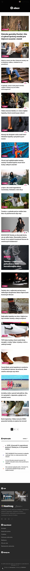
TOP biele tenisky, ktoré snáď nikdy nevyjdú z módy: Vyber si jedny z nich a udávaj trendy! (14, 342)
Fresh (5, 388)
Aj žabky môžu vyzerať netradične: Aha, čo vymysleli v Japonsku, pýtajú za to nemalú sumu (14, 395)
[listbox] (23, 438)
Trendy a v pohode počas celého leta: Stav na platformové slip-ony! (14, 212)
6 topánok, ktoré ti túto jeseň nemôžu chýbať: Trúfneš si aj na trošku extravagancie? (12, 87)
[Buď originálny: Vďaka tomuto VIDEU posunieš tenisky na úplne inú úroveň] (15, 408)
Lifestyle (6, 29)
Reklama (4, 540)
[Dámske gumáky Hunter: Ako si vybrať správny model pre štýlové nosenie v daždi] (15, 23)
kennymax (12, 567)
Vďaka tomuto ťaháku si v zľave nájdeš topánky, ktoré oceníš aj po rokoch (14, 112)
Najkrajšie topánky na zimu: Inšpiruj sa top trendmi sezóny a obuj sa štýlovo (14, 317)
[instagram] (8, 519)
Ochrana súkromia (6, 537)
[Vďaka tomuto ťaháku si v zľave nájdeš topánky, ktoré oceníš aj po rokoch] (15, 100)
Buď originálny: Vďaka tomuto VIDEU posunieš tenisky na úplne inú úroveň (13, 420)
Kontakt (3, 528)
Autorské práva (5, 531)
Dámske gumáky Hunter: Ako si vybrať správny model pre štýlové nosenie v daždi (14, 36)
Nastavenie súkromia (7, 546)
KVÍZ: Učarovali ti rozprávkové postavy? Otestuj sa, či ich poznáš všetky (16, 447)
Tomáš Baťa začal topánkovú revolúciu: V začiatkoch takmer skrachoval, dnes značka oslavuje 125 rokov (14, 369)
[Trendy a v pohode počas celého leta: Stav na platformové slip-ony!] (15, 201)
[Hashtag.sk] (24, 2)
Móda (5, 81)
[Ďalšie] (27, 496)
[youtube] (5, 519)
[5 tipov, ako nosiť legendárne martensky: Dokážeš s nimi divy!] (15, 177)
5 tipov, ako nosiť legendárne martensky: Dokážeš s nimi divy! (12, 189)
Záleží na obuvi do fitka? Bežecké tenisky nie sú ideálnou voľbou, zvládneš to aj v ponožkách (14, 62)
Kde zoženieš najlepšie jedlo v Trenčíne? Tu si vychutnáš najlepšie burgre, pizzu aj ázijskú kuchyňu (16, 468)
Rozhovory (6, 230)
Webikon (23, 567)
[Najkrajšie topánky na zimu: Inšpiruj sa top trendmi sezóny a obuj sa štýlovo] (15, 306)
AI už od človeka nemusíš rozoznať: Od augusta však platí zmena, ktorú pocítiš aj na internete (16, 462)
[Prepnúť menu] (2, 1)
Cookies (3, 534)
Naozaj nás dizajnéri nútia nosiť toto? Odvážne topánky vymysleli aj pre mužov (13, 137)
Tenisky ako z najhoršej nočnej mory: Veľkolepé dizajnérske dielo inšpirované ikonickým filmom (14, 292)
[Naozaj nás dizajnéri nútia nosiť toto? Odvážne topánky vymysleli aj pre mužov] (15, 124)
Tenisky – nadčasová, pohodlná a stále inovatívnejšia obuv (13, 263)
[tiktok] (12, 519)
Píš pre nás (4, 543)
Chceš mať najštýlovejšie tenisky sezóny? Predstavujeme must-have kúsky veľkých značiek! (13, 162)
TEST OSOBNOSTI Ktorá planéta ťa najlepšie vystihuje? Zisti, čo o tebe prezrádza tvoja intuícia (17, 455)
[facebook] (2, 519)
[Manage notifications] (2, 568)
